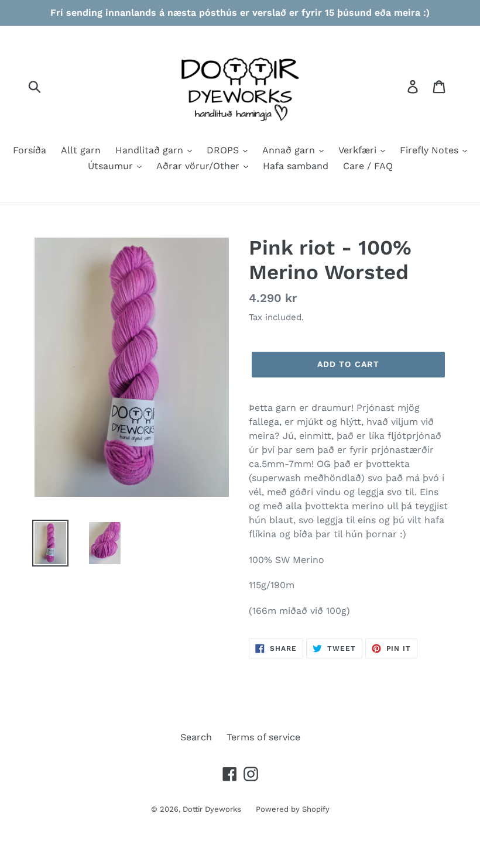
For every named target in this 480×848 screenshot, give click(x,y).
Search (196, 737)
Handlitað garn (150, 150)
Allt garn (81, 150)
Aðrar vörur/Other (199, 165)
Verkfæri (358, 150)
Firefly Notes (430, 150)
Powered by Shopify (293, 809)
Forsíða (29, 150)
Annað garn (290, 150)
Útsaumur (112, 165)
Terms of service (263, 737)
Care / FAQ (368, 165)
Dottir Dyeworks (212, 809)
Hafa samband (295, 165)
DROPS (224, 150)
